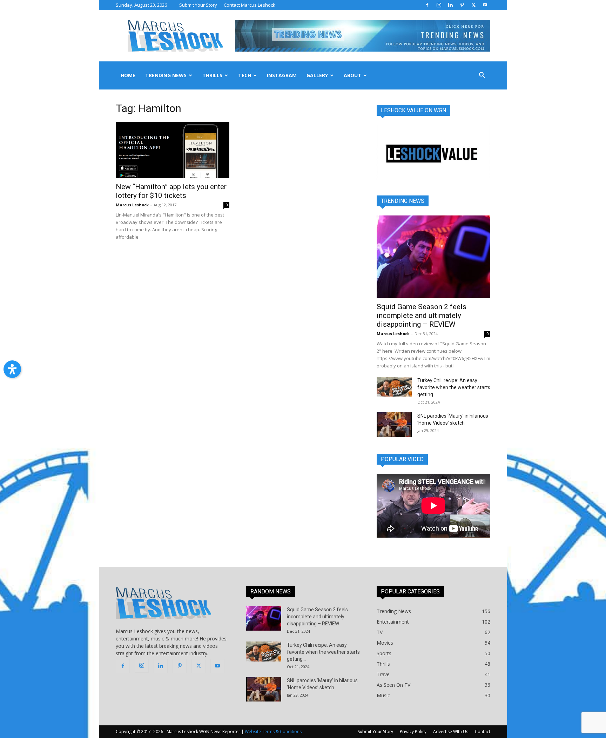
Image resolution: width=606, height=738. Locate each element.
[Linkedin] (450, 5)
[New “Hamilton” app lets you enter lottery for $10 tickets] (172, 150)
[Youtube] (485, 5)
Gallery (317, 75)
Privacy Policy (413, 731)
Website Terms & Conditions (273, 731)
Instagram (282, 75)
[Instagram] (438, 5)
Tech (244, 75)
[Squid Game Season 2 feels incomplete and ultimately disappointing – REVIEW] (433, 256)
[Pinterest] (462, 5)
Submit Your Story (198, 5)
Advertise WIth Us (450, 731)
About (352, 75)
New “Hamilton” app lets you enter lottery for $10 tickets (171, 191)
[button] (481, 76)
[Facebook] (427, 5)
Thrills (212, 75)
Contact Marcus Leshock (249, 5)
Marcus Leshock (132, 204)
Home (128, 75)
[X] (473, 5)
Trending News (166, 75)
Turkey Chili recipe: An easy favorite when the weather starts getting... (453, 387)
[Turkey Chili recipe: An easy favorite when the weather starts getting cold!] (394, 387)
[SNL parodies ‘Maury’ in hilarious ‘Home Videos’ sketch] (394, 424)
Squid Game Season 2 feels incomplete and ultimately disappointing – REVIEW (421, 315)
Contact (482, 731)
